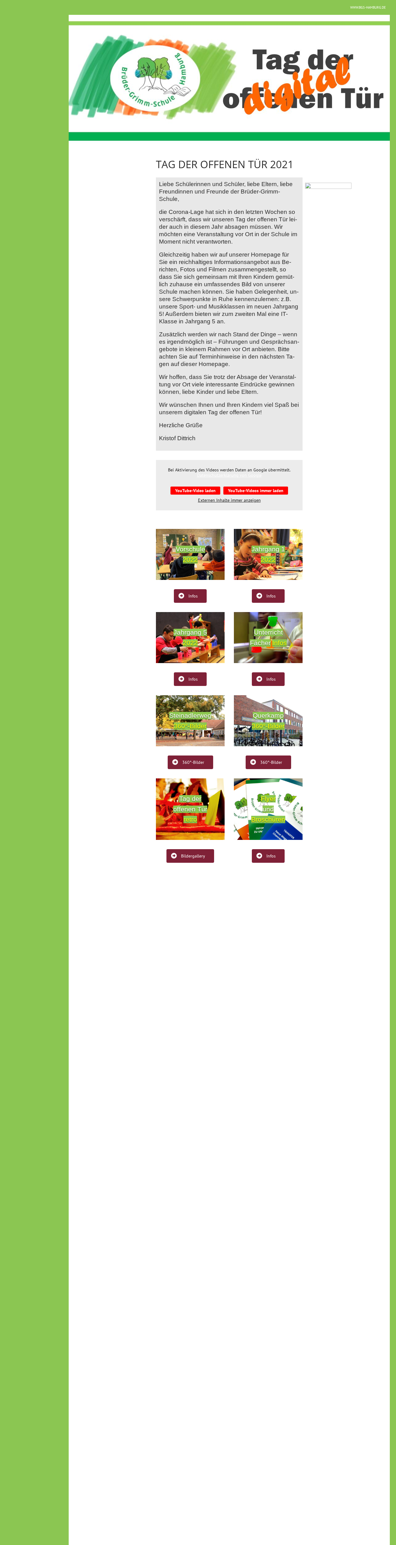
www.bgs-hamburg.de (368, 7)
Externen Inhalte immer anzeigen (229, 500)
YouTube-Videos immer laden (255, 490)
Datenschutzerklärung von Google (229, 475)
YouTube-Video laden (195, 490)
